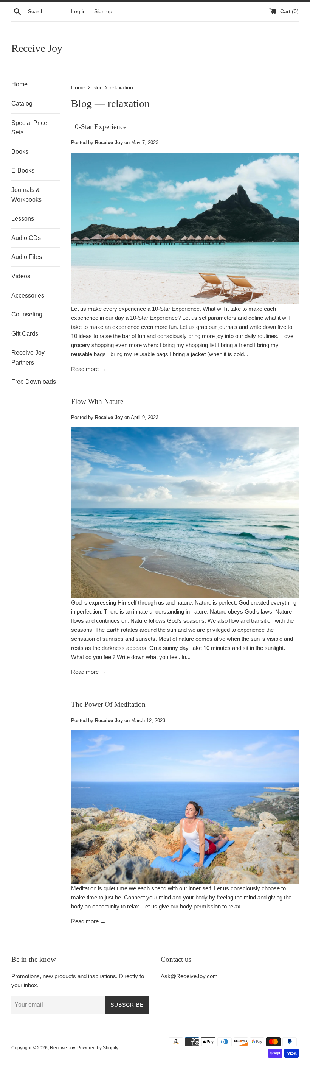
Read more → (88, 369)
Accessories (27, 295)
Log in (78, 11)
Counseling (26, 314)
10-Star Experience (98, 127)
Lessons (22, 218)
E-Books (22, 170)
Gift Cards (24, 333)
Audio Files (26, 257)
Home (19, 84)
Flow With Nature (97, 401)
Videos (20, 276)
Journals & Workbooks (26, 195)
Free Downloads (33, 382)
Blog (81, 103)
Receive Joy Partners (28, 357)
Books (19, 151)
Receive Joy (36, 48)
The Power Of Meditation (108, 704)
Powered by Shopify (97, 1047)
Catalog (22, 103)
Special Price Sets (29, 128)
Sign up (103, 11)
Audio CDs (26, 238)
